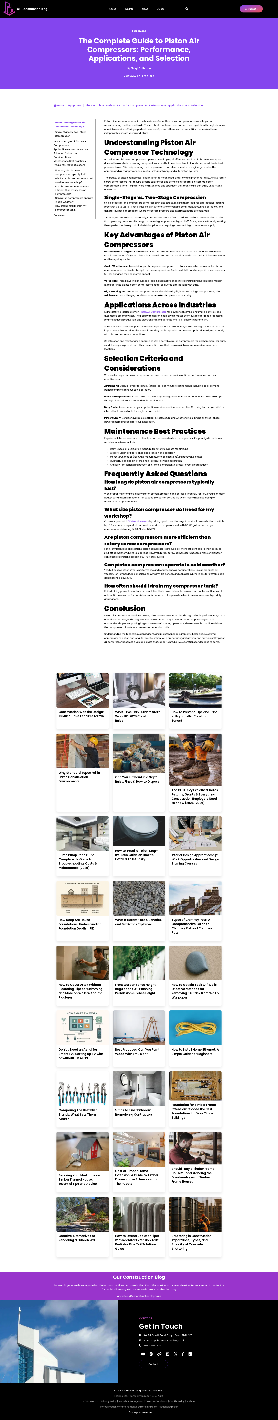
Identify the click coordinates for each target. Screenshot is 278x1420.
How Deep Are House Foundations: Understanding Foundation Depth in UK (80, 924)
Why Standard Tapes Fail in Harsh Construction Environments (79, 777)
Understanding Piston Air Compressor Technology (69, 124)
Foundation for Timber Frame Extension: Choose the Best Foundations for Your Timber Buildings (194, 1111)
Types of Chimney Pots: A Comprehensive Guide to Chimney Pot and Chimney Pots (192, 926)
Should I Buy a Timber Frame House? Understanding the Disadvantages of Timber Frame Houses (193, 1175)
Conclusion (60, 215)
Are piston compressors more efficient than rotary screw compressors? (72, 190)
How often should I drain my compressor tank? (70, 207)
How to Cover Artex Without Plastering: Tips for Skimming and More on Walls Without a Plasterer (80, 991)
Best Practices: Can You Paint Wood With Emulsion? (137, 1051)
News (145, 9)
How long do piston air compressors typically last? (71, 172)
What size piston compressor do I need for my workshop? (74, 180)
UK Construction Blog (32, 9)
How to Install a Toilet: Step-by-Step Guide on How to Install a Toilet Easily (136, 855)
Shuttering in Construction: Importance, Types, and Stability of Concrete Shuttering (192, 1242)
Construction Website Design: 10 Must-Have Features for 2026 (82, 714)
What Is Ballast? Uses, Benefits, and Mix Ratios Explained (138, 922)
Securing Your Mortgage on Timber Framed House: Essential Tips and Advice (79, 1179)
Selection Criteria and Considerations (66, 155)
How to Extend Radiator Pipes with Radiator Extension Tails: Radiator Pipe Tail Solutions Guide (137, 1242)
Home (60, 105)
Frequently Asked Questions (69, 165)
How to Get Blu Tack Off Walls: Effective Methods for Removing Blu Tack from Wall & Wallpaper (195, 991)
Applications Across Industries (71, 149)
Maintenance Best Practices (70, 161)
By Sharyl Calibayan (139, 68)
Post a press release (140, 1412)
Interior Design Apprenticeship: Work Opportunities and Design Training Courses (195, 859)
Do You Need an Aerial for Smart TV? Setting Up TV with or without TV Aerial (81, 1053)
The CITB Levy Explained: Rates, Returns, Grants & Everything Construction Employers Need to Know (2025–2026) (195, 796)
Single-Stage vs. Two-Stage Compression (70, 134)
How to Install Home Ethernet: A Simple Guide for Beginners (195, 1051)
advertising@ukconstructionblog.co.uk (139, 1296)
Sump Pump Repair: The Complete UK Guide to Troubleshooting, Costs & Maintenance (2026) (78, 861)
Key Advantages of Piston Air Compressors (70, 143)
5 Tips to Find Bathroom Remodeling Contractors (134, 1112)
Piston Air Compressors (153, 312)
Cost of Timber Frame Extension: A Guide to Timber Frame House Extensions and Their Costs (136, 1177)
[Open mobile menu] (272, 1364)
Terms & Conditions (156, 1401)
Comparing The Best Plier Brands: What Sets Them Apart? (78, 1114)
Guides (160, 9)
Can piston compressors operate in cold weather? (74, 200)
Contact (153, 1364)
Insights (129, 9)
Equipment (139, 31)
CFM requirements (138, 521)
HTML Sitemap (91, 1401)
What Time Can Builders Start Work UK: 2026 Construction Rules (137, 716)
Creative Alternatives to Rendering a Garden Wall (77, 1238)
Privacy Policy (109, 1401)
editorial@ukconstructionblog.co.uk (158, 1406)
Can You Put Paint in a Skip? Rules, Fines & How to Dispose (137, 779)
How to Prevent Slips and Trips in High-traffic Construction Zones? (194, 716)
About (112, 9)
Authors (190, 1401)
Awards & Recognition (130, 1401)
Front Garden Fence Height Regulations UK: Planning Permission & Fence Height (135, 989)
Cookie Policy (177, 1401)
